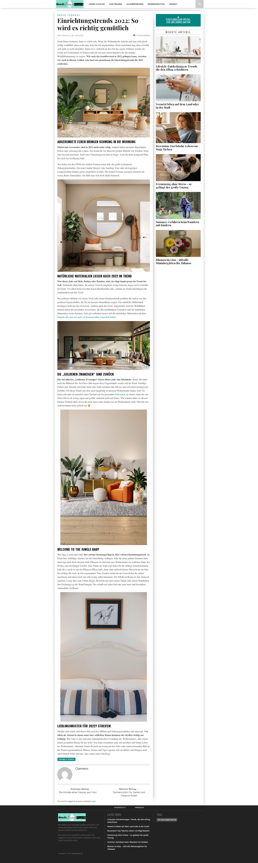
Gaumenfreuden (134, 4)
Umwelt (173, 4)
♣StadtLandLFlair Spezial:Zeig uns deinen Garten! (178, 19)
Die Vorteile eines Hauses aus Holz (78, 792)
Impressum (139, 807)
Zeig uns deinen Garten (167, 819)
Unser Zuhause (97, 4)
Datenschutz (120, 807)
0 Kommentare (143, 35)
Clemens (66, 35)
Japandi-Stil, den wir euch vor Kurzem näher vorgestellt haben (86, 317)
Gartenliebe (115, 4)
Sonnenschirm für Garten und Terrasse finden (129, 794)
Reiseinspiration (156, 4)
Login (93, 801)
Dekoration (120, 394)
